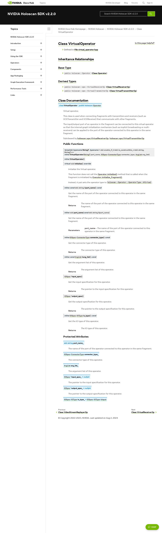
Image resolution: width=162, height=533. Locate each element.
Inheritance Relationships (76, 59)
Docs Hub (28, 2)
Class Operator (99, 73)
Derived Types (67, 81)
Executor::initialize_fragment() (107, 177)
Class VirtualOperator (76, 43)
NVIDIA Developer (113, 3)
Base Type (64, 67)
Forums (134, 3)
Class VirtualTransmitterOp (123, 91)
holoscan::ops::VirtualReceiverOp (93, 138)
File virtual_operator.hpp (86, 49)
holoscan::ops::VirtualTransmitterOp (127, 138)
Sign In (150, 3)
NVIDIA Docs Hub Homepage (72, 29)
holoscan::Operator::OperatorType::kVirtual (129, 182)
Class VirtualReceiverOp (118, 87)
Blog (126, 3)
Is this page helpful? (144, 43)
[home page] (15, 3)
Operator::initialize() (107, 174)
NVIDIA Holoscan (96, 29)
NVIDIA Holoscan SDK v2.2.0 (120, 29)
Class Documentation (73, 100)
